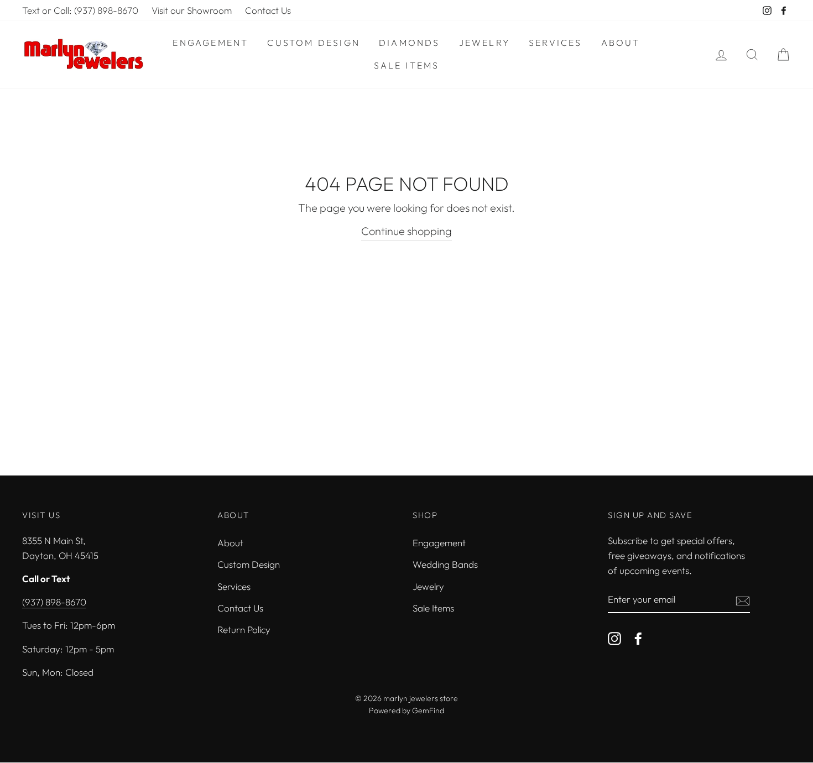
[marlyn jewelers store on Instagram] (614, 637)
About (620, 42)
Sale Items (407, 65)
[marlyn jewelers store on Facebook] (638, 637)
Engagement (210, 42)
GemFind (428, 710)
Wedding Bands (445, 564)
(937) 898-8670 (54, 602)
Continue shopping (406, 231)
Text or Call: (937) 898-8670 (80, 10)
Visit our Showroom (192, 10)
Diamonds (409, 42)
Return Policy (243, 629)
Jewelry (484, 42)
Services (555, 42)
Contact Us (268, 10)
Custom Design (313, 42)
